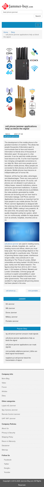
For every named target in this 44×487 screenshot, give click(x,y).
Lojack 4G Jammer (9, 405)
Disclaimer (6, 445)
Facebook (7, 460)
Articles (4, 391)
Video (4, 383)
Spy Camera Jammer (10, 410)
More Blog (5, 378)
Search (38, 16)
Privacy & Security (8, 432)
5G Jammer (10, 304)
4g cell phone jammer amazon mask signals (22, 333)
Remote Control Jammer (11, 414)
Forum (4, 387)
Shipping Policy (7, 437)
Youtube (7, 472)
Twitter (6, 464)
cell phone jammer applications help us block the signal (20, 339)
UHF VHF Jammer (8, 418)
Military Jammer (11, 317)
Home (6, 32)
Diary (13, 32)
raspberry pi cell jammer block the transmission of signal (18, 359)
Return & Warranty (8, 441)
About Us (5, 428)
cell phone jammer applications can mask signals (12, 290)
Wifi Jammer (10, 308)
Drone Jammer (11, 312)
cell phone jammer (11, 244)
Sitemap (5, 450)
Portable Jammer (12, 321)
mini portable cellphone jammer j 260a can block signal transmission (34, 290)
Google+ (7, 468)
